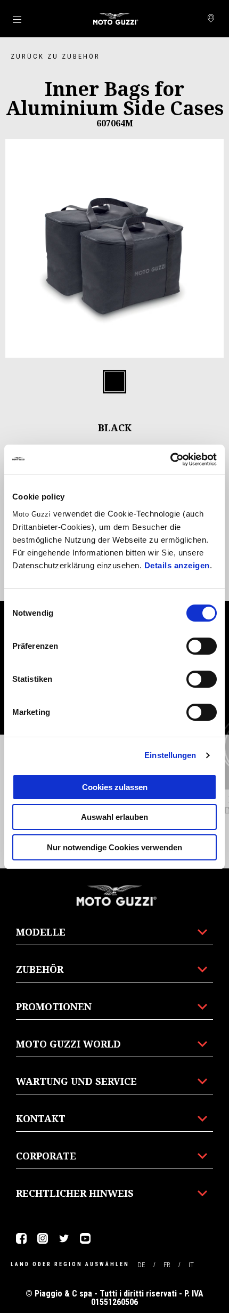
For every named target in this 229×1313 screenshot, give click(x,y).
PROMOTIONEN (54, 1006)
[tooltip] (114, 382)
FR (166, 1265)
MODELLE (41, 931)
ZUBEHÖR (39, 969)
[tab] (114, 382)
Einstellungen (170, 755)
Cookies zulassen (115, 787)
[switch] (201, 646)
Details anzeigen (177, 565)
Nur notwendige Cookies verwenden (114, 847)
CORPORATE (46, 1155)
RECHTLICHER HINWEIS (75, 1193)
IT (191, 1265)
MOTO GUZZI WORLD (68, 1043)
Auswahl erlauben (114, 816)
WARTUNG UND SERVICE (76, 1081)
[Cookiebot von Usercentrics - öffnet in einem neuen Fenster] (170, 459)
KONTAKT (41, 1118)
